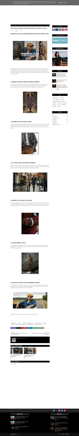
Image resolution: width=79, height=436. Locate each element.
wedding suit (60, 121)
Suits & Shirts (18, 434)
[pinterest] (63, 30)
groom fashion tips (63, 104)
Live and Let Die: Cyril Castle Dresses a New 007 (62, 80)
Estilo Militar (24, 323)
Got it (65, 2)
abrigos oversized (16, 25)
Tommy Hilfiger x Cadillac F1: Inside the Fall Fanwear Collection (21, 422)
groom (58, 104)
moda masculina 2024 (37, 323)
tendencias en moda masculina (20, 324)
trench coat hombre (38, 324)
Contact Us (66, 434)
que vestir (12, 324)
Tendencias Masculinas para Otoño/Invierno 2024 (29, 356)
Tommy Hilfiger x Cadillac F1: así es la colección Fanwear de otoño (22, 417)
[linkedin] (60, 30)
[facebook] (53, 30)
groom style (54, 106)
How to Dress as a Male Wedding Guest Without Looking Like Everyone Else (62, 75)
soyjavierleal (13, 30)
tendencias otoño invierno (30, 324)
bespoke (62, 97)
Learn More (60, 2)
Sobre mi (63, 434)
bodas (54, 99)
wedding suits (60, 122)
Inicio (12, 25)
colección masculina (56, 101)
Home (59, 434)
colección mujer (62, 101)
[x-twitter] (56, 30)
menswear (59, 106)
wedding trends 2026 (60, 124)
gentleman (54, 104)
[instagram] (66, 30)
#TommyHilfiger (55, 97)
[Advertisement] (39, 14)
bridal (62, 99)
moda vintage (44, 323)
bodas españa (58, 99)
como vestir (19, 323)
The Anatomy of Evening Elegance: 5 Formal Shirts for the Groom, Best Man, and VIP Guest (62, 86)
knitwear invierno (30, 323)
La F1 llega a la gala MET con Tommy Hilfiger (16, 356)
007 (59, 97)
